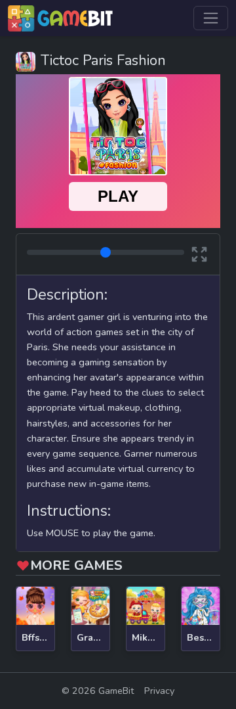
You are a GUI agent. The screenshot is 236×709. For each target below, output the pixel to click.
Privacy (159, 690)
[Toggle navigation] (210, 18)
